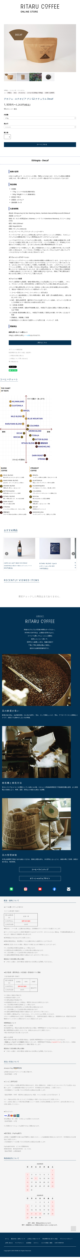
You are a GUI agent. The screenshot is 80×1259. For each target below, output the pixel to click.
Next (73, 553)
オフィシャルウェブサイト (40, 878)
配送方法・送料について (18, 1238)
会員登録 (28, 1243)
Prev (6, 553)
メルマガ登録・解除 (46, 1243)
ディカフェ (21, 90)
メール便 (27, 335)
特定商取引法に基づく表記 (50, 1238)
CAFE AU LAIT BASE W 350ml (15, 563)
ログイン (36, 1243)
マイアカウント (19, 1243)
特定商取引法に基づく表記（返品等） (20, 352)
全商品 (6, 90)
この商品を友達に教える (16, 355)
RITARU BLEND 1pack (48, 563)
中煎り (9, 93)
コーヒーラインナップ (40, 869)
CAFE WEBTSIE (59, 1243)
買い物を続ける (13, 361)
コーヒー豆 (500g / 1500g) (35, 93)
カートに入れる (42, 144)
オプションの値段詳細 (15, 349)
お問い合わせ (9, 1243)
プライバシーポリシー (66, 1238)
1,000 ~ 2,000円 (49, 93)
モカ (15, 93)
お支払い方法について (34, 1238)
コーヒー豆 (13, 90)
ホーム (7, 1238)
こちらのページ (56, 1042)
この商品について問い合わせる (18, 358)
